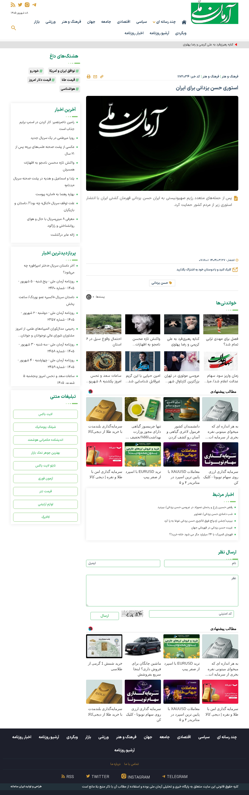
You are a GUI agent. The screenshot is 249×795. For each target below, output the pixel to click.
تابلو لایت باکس (45, 465)
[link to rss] (13, 4)
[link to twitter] (20, 4)
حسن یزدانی (159, 283)
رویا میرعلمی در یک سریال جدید (52, 138)
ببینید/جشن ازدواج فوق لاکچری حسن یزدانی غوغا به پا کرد (198, 521)
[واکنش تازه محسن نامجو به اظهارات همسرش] (142, 324)
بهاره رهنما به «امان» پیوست (55, 194)
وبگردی (181, 33)
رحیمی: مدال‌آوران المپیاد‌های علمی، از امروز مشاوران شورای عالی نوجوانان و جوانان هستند (45, 332)
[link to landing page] (214, 12)
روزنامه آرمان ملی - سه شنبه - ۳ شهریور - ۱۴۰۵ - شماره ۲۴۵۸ (46, 348)
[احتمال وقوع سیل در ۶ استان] (103, 324)
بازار (37, 22)
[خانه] (184, 22)
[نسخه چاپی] (88, 76)
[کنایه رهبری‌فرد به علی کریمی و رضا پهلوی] (181, 324)
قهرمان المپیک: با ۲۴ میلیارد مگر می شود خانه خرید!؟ (200, 534)
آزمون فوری (45, 478)
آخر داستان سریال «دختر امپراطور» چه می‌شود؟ (49, 269)
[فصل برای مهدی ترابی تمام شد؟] (221, 324)
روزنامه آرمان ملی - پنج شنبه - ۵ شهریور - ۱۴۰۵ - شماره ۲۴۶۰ (46, 285)
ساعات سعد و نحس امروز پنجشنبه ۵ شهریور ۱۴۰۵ (48, 379)
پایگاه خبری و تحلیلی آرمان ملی (169, 786)
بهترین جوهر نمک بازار (45, 453)
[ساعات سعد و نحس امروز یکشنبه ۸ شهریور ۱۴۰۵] (103, 361)
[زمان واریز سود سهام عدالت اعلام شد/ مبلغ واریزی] (221, 361)
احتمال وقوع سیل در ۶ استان (103, 341)
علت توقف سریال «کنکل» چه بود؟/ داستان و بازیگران (44, 207)
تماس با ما (131, 764)
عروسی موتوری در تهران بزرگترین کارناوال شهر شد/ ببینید (181, 378)
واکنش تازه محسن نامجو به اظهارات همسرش (146, 341)
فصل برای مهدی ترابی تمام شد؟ (222, 341)
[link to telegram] (34, 4)
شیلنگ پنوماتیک (45, 427)
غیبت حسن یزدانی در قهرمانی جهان (211, 528)
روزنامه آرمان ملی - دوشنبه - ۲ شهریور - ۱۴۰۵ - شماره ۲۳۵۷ (47, 316)
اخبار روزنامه (134, 33)
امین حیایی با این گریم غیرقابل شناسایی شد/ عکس (143, 378)
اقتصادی (123, 22)
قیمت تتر (45, 491)
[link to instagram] (27, 4)
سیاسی (141, 22)
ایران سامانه (18, 787)
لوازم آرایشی (45, 504)
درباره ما (115, 764)
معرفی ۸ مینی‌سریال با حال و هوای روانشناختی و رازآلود (50, 222)
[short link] (101, 76)
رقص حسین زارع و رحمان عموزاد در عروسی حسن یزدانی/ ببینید (195, 507)
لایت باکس (45, 414)
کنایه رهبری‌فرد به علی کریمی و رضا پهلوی (183, 341)
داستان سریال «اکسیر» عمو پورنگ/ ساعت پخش (46, 301)
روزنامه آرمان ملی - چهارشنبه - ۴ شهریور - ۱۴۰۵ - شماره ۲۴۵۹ (46, 364)
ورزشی (50, 22)
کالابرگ (45, 517)
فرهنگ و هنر (71, 22)
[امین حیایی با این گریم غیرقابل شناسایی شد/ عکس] (142, 361)
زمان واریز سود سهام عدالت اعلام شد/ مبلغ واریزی (221, 378)
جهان (91, 22)
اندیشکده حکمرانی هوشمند (45, 440)
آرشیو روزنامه (159, 33)
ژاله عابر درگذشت (62, 234)
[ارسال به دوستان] (95, 76)
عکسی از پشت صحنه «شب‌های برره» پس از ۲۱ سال (44, 150)
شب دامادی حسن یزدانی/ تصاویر (213, 514)
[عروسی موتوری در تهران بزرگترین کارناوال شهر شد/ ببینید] (181, 361)
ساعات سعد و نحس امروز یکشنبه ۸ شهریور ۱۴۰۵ (104, 378)
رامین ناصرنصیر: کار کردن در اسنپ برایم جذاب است (46, 126)
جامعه (106, 22)
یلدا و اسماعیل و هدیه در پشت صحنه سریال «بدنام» (43, 182)
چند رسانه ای (227, 737)
